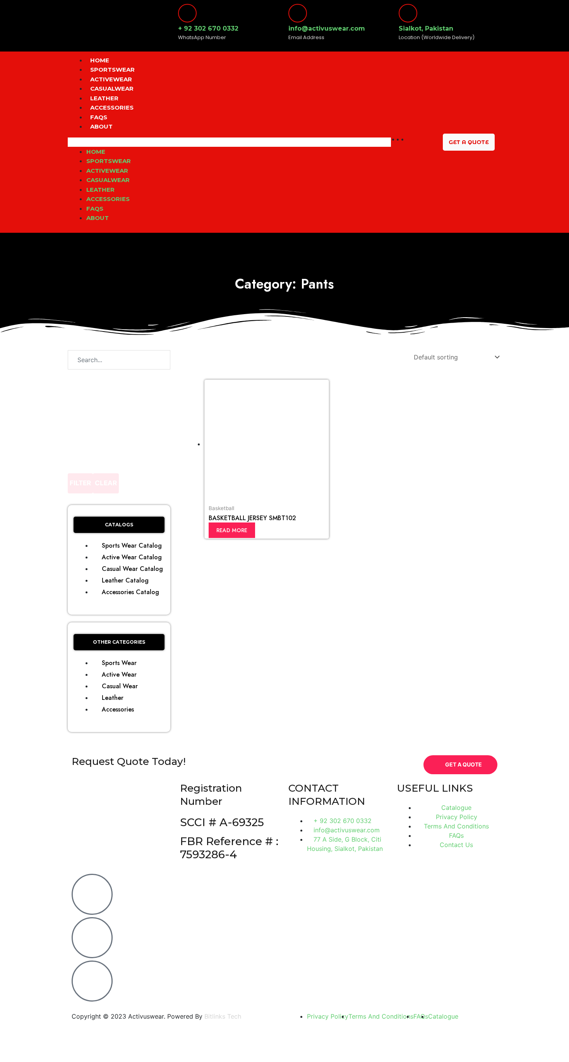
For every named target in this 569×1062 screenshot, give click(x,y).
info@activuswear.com (326, 28)
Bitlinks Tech (222, 1016)
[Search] (152, 359)
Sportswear (112, 69)
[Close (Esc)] (15, 1041)
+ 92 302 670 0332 (208, 28)
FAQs (98, 117)
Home (99, 60)
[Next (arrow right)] (48, 1055)
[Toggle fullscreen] (81, 1041)
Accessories (112, 107)
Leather (104, 98)
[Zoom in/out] (114, 1041)
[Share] (48, 1041)
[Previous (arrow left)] (15, 1055)
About (101, 126)
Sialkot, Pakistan (426, 28)
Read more (231, 530)
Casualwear (112, 88)
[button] (229, 142)
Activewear (111, 79)
